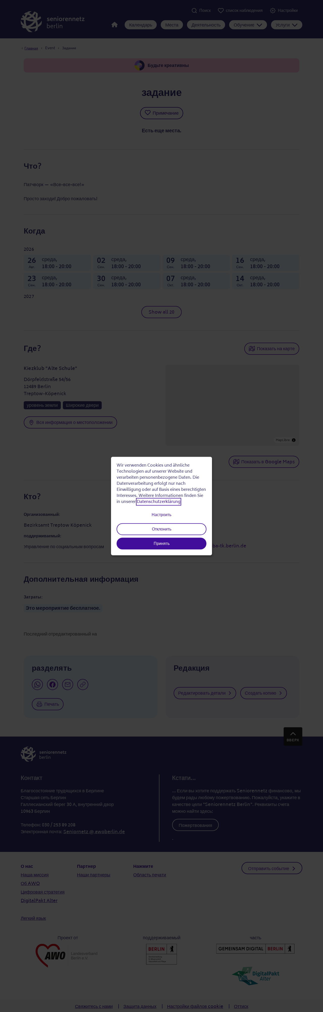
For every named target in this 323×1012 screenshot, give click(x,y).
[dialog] (161, 506)
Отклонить (161, 529)
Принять (162, 543)
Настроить (161, 514)
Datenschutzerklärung (158, 502)
